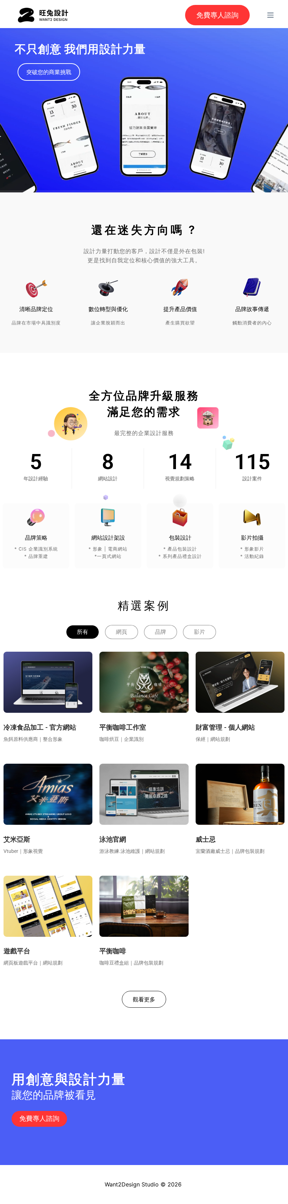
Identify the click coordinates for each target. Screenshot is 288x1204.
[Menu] (270, 15)
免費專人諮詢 (217, 15)
